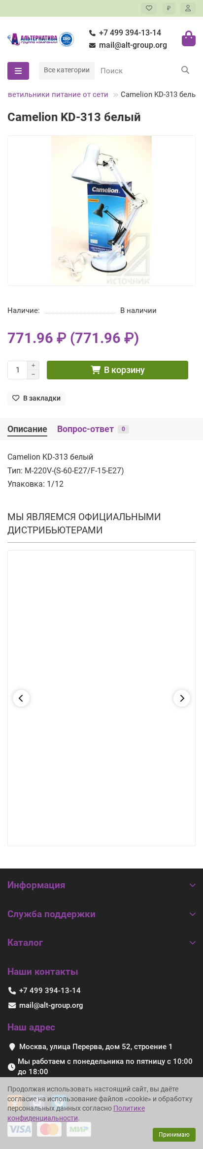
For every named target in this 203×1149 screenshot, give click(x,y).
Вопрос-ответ (91, 429)
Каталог (25, 942)
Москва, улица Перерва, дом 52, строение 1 (96, 1046)
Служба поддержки (51, 914)
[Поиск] (185, 70)
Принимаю (174, 1134)
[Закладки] (149, 8)
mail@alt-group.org (133, 45)
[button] (21, 698)
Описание (27, 429)
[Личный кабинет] (188, 8)
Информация (36, 885)
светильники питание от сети (56, 94)
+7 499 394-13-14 (130, 32)
